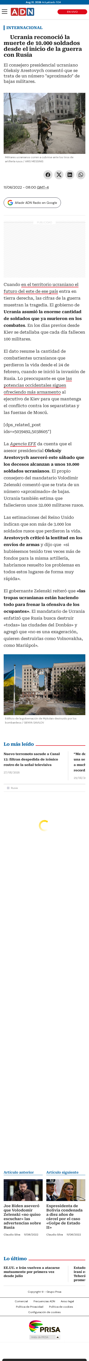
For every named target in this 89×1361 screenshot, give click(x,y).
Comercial (21, 1301)
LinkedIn (69, 174)
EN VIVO (72, 12)
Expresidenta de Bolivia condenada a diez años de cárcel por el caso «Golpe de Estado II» (64, 1217)
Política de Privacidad (29, 1307)
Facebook (47, 174)
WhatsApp (80, 174)
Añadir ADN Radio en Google (36, 203)
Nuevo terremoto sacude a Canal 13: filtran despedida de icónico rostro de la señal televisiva (32, 759)
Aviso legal (67, 1301)
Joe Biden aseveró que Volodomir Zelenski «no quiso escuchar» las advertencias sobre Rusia (22, 1217)
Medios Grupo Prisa (44, 1337)
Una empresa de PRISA (44, 1326)
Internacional (24, 27)
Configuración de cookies (44, 1312)
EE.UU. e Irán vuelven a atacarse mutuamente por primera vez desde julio (32, 1272)
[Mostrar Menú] (4, 11)
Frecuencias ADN (44, 1301)
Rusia (14, 788)
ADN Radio (22, 12)
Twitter (58, 174)
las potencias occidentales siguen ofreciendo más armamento (38, 385)
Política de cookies (61, 1307)
